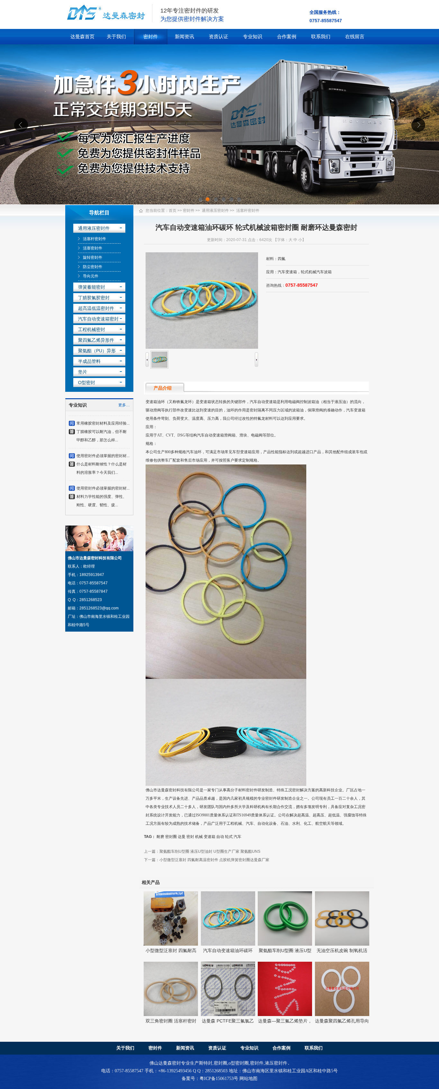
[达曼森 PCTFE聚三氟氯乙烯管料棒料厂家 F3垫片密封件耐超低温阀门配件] (228, 1014)
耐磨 (160, 836)
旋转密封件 (92, 257)
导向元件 (90, 276)
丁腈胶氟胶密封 (94, 297)
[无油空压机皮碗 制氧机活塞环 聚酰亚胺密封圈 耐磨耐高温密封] (342, 944)
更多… (124, 405)
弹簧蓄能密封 (91, 287)
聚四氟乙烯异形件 (96, 340)
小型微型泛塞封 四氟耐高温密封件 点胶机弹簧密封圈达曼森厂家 (214, 860)
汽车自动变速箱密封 (98, 318)
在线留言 (354, 36)
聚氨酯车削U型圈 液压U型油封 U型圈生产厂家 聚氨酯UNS (209, 851)
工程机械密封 (91, 329)
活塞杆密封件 (94, 239)
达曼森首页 (82, 36)
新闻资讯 (184, 36)
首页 (172, 210)
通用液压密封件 (94, 228)
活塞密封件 (92, 248)
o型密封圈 (238, 1063)
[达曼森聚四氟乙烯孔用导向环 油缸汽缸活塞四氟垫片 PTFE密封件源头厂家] (342, 1014)
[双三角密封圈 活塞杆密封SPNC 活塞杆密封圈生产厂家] (171, 1014)
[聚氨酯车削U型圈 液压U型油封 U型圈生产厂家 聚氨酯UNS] (285, 944)
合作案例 (286, 36)
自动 (220, 836)
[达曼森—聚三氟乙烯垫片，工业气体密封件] (285, 1014)
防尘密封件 (92, 267)
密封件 (150, 36)
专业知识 (252, 36)
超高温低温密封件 (96, 308)
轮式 (229, 836)
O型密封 (86, 382)
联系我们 (320, 36)
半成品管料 (89, 361)
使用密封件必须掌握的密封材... (103, 442)
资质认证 (218, 36)
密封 (190, 836)
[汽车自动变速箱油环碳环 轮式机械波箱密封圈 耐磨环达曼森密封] (228, 944)
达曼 (181, 836)
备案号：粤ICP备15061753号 (210, 1078)
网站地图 (248, 1078)
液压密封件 (276, 1063)
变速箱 (209, 836)
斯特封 (205, 1063)
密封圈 (171, 836)
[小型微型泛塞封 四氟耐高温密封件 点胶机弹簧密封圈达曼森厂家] (171, 944)
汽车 (237, 836)
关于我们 (116, 36)
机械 (199, 836)
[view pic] (159, 367)
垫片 (82, 371)
